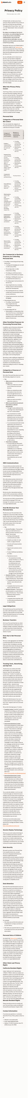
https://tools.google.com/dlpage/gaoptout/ (15, 773)
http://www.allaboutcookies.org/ (11, 825)
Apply (20, 2)
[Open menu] (24, 2)
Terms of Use (19, 47)
